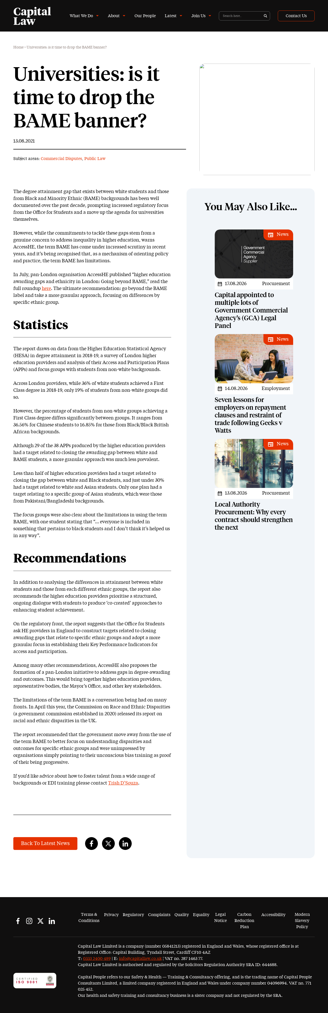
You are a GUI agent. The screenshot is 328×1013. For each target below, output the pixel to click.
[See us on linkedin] (51, 921)
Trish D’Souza (123, 783)
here (46, 288)
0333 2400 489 (97, 959)
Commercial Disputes (61, 159)
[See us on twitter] (40, 921)
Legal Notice (220, 917)
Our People (145, 16)
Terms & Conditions (88, 917)
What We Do (81, 16)
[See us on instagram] (29, 921)
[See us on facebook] (18, 921)
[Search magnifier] (265, 16)
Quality (182, 915)
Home (18, 47)
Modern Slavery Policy (302, 920)
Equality (201, 915)
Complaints (159, 915)
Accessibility (273, 915)
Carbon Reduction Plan (244, 920)
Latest (171, 16)
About (114, 16)
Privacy (111, 915)
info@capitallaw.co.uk (140, 959)
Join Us (198, 16)
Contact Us (296, 16)
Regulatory (133, 915)
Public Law (95, 159)
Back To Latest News (45, 843)
